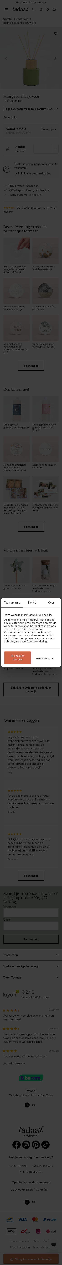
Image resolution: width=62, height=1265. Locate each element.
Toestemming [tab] (12, 602)
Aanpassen (42, 658)
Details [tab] (32, 602)
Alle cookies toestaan (17, 657)
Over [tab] (51, 602)
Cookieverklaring (37, 641)
